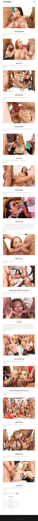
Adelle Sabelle (19, 190)
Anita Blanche (19, 95)
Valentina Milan (19, 126)
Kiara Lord (19, 63)
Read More (4, 35)
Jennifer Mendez (19, 31)
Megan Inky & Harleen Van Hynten (19, 290)
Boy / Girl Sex (19, 30)
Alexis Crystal (19, 422)
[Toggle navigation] (34, 2)
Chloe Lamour (19, 221)
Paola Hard (19, 158)
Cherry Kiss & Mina (19, 359)
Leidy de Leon (19, 454)
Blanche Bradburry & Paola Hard (19, 390)
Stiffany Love (19, 258)
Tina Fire (19, 322)
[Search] (33, 2)
